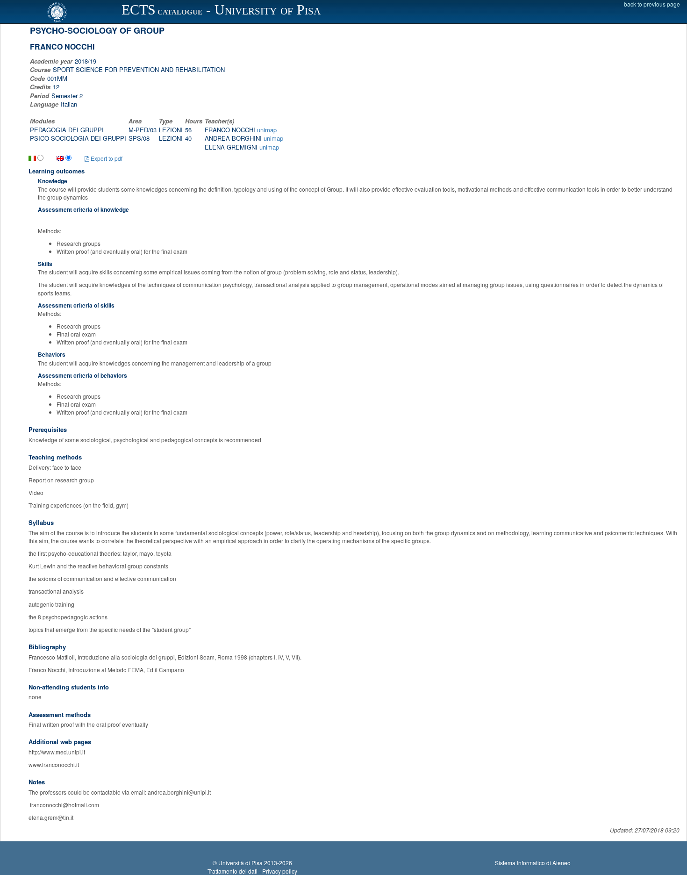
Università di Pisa (240, 863)
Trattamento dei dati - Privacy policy (252, 871)
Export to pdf (105, 158)
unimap (267, 129)
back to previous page (652, 4)
